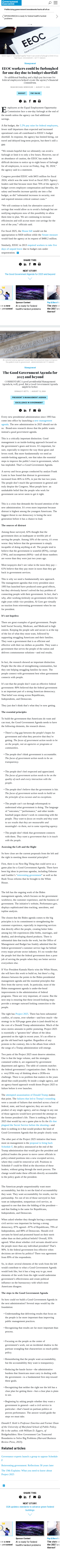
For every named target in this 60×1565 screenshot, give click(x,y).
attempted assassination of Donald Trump (27, 1094)
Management (30, 63)
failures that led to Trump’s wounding (36, 1098)
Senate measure (50, 234)
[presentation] (3, 302)
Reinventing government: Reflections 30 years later (27, 1465)
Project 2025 (21, 1013)
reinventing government (29, 875)
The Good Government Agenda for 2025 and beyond (30, 274)
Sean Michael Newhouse (21, 87)
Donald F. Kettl (22, 391)
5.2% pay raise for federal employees (39, 125)
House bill (27, 231)
